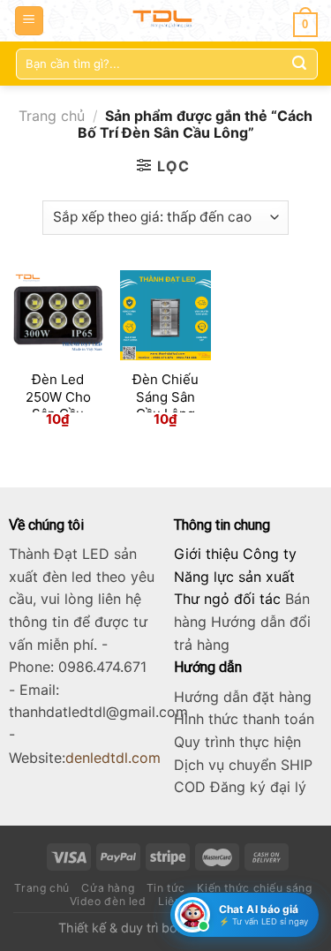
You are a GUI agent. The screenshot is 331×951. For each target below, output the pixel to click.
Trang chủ (52, 116)
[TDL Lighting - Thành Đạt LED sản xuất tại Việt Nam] (165, 21)
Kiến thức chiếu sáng (254, 887)
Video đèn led (108, 901)
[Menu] (29, 20)
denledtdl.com (113, 757)
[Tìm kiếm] (299, 64)
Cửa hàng (107, 887)
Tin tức (166, 887)
